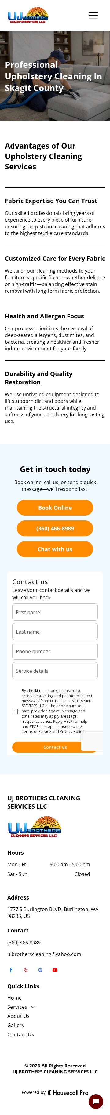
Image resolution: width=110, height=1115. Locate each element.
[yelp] (25, 970)
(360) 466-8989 (24, 942)
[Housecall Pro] (68, 1092)
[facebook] (11, 970)
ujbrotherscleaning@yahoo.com (44, 954)
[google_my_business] (40, 970)
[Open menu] (93, 15)
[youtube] (55, 970)
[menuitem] (55, 999)
